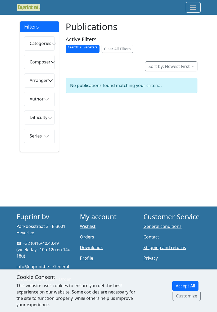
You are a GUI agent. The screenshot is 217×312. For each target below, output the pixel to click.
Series (36, 136)
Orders (87, 237)
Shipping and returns (164, 247)
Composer (40, 62)
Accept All (185, 286)
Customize (186, 296)
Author (37, 99)
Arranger (39, 80)
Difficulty (38, 117)
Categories (40, 43)
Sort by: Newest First (169, 66)
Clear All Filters (117, 48)
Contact (151, 237)
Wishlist (88, 226)
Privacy (150, 258)
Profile (86, 258)
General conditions (162, 226)
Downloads (91, 247)
